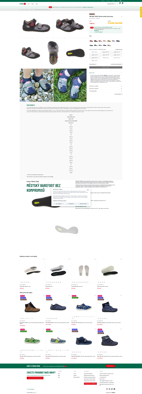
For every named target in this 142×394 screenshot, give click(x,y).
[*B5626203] (109, 307)
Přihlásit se (85, 7)
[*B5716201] (58, 307)
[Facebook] (107, 389)
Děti (28, 3)
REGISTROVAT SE (110, 365)
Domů (21, 9)
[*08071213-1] (58, 270)
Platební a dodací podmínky (90, 377)
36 (104, 318)
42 (54, 318)
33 (24, 282)
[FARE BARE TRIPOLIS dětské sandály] (100, 41)
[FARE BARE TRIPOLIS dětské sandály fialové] (100, 45)
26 (52, 282)
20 (74, 282)
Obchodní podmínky (88, 373)
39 (23, 318)
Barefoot (32, 9)
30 (60, 282)
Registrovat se (90, 7)
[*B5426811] (83, 340)
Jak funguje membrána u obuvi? (106, 380)
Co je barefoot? (103, 377)
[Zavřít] (88, 190)
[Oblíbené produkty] (119, 4)
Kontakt (113, 0)
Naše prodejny (77, 377)
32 (22, 282)
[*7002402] (83, 307)
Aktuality (108, 0)
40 (50, 318)
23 (46, 282)
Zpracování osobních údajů (89, 379)
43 (56, 318)
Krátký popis (92, 72)
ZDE (52, 176)
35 (28, 282)
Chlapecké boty (27, 9)
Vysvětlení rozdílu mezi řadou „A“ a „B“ (107, 385)
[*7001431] (32, 340)
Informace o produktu (93, 86)
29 (58, 282)
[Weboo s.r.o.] (113, 392)
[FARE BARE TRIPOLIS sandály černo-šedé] (91, 45)
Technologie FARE (93, 91)
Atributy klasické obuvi (104, 375)
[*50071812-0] (83, 270)
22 (78, 282)
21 (76, 282)
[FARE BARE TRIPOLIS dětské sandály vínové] (91, 41)
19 (72, 282)
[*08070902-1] (109, 270)
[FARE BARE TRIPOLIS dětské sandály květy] (105, 41)
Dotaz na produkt (118, 94)
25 (50, 282)
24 (48, 282)
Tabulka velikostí (92, 64)
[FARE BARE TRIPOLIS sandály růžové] (109, 45)
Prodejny (103, 0)
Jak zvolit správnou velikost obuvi (106, 373)
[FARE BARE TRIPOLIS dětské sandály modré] (118, 41)
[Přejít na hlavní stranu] (23, 4)
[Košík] (121, 4)
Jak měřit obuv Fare (118, 49)
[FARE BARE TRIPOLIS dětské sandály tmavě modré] (96, 41)
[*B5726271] (32, 307)
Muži (37, 3)
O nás (75, 373)
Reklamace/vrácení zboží (89, 375)
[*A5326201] (109, 340)
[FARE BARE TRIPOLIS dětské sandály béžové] (113, 41)
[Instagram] (109, 389)
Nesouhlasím (71, 203)
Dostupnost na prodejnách (116, 64)
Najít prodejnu (31, 389)
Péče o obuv (102, 379)
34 (26, 282)
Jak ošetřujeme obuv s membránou (107, 382)
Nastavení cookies (83, 203)
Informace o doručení (93, 88)
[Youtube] (114, 389)
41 (52, 318)
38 (21, 318)
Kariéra (75, 375)
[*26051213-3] (32, 270)
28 (56, 282)
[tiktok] (112, 389)
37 (106, 318)
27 (54, 282)
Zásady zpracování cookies (89, 380)
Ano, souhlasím (58, 203)
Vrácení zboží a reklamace (90, 383)
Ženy (33, 3)
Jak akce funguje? (99, 31)
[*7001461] (58, 340)
